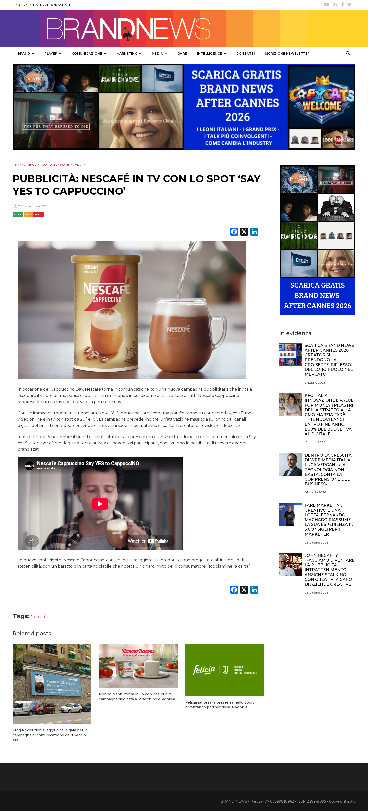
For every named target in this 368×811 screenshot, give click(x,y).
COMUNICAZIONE (87, 53)
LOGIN (18, 5)
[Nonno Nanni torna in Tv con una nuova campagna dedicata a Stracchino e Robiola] (138, 666)
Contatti (245, 53)
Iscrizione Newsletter (287, 53)
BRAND (24, 53)
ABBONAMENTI (57, 5)
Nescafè (39, 616)
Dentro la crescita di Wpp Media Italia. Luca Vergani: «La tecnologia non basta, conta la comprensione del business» (328, 469)
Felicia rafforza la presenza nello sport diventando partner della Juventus (219, 705)
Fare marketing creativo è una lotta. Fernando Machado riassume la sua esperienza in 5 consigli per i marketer (329, 519)
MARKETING (127, 53)
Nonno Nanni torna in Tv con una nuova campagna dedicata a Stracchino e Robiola (137, 696)
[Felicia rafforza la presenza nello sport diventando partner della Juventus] (224, 670)
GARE (182, 53)
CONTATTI (34, 5)
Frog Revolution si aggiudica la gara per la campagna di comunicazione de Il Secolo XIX (50, 735)
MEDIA (157, 53)
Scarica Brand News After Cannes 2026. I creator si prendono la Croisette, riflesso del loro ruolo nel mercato (329, 360)
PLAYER (50, 53)
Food (39, 214)
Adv (28, 214)
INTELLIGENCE (209, 53)
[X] (244, 232)
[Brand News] (160, 28)
